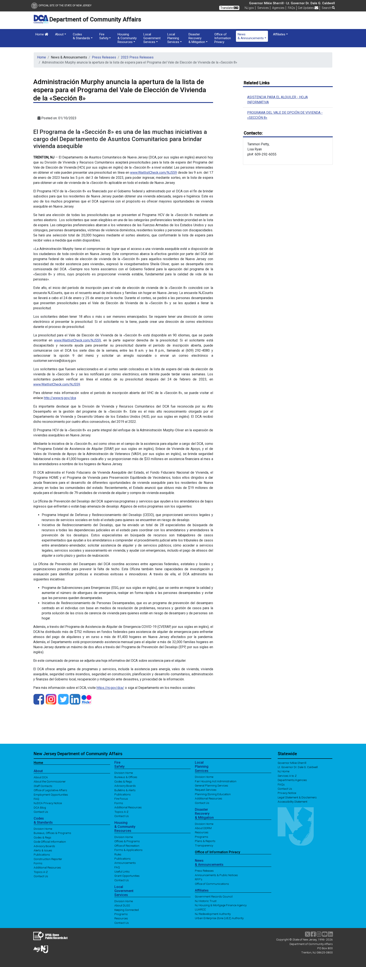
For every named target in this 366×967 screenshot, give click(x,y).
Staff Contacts (43, 785)
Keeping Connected (126, 909)
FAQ (36, 799)
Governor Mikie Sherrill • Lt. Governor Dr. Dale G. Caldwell (292, 3)
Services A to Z (287, 775)
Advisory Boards (44, 846)
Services (263, 8)
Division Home (43, 828)
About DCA (41, 777)
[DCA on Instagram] (51, 699)
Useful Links (122, 871)
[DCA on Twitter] (63, 699)
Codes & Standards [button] (81, 36)
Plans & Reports (205, 841)
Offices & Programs (127, 841)
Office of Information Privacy (222, 38)
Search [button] (327, 8)
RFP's (198, 879)
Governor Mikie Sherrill (292, 762)
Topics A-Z (41, 871)
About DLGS (122, 905)
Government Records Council (214, 896)
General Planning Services (211, 785)
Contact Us (41, 811)
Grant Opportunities (127, 875)
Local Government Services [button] (152, 38)
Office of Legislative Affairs (50, 790)
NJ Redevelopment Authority (213, 913)
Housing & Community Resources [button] (127, 38)
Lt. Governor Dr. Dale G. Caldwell (298, 767)
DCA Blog (40, 807)
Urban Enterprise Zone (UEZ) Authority (219, 918)
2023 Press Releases (137, 57)
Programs (121, 914)
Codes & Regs (42, 837)
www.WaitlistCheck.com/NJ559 (153, 173)
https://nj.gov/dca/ (110, 688)
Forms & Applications (128, 850)
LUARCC (200, 909)
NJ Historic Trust (205, 900)
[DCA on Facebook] (38, 699)
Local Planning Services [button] (173, 38)
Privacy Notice (287, 793)
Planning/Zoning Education (213, 794)
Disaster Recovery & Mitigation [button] (197, 38)
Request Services (205, 789)
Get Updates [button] (306, 8)
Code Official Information (50, 841)
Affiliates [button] (279, 34)
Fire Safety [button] (103, 36)
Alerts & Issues (43, 850)
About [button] (59, 34)
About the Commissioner (50, 781)
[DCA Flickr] (86, 699)
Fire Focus (121, 798)
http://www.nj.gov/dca (60, 398)
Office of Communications (212, 883)
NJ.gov (249, 8)
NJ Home (283, 771)
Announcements (125, 862)
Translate (227, 8)
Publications (42, 854)
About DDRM (203, 828)
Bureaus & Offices (125, 777)
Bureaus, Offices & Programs (52, 833)
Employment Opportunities (51, 794)
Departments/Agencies (292, 780)
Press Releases (104, 57)
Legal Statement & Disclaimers (297, 797)
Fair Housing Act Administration (215, 781)
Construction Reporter (48, 858)
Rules (117, 854)
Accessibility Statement (292, 801)
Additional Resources (47, 867)
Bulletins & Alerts (125, 790)
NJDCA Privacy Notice (48, 803)
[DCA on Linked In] (75, 699)
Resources (121, 918)
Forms (38, 863)
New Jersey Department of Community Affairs (78, 753)
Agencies (278, 8)
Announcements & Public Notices (216, 875)
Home (40, 34)
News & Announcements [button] (251, 36)
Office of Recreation (126, 845)
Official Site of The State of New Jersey (65, 5)
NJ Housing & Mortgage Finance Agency (221, 905)
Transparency (204, 845)
